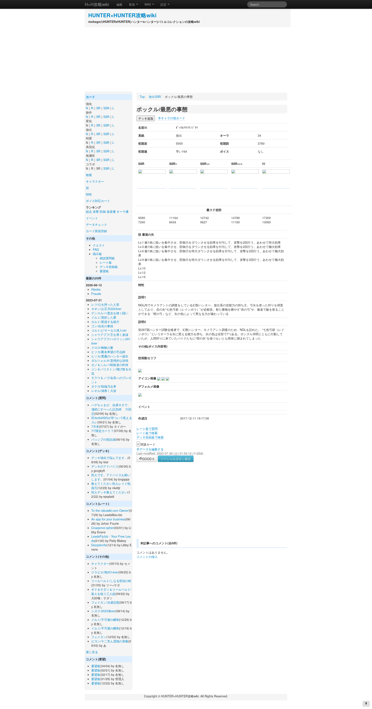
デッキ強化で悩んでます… (109, 457)
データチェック (96, 224)
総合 (89, 211)
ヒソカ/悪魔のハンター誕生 (109, 356)
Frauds (96, 293)
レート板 (106, 262)
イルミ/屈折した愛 (103, 317)
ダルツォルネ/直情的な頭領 (109, 360)
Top (142, 96)
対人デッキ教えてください (109, 492)
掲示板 (97, 254)
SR (98, 108)
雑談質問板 (107, 258)
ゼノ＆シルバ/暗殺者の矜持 (109, 365)
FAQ (96, 249)
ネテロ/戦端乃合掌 (103, 386)
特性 (89, 194)
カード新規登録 (96, 231)
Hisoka (96, 289)
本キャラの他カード (171, 118)
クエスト (99, 245)
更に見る (92, 652)
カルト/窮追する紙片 (105, 321)
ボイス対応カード (98, 201)
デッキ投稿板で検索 (150, 437)
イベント (92, 218)
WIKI (148, 4)
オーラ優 (122, 211)
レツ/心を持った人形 (105, 304)
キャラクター (95, 181)
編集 (119, 4)
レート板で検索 (147, 433)
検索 (89, 175)
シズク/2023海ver (103, 611)
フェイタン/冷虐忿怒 (105, 602)
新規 (132, 4)
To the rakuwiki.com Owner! (110, 510)
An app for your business (108, 519)
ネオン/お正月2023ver (106, 309)
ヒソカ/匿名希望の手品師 (108, 352)
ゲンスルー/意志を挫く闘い (109, 313)
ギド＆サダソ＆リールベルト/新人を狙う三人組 (111, 591)
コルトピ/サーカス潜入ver (109, 330)
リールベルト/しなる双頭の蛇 (111, 581)
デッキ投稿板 (109, 267)
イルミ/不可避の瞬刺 (105, 619)
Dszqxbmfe (99, 545)
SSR (106, 108)
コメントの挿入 (147, 556)
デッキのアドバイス (104, 466)
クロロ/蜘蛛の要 (102, 347)
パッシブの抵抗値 (103, 439)
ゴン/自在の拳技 (102, 326)
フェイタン (98, 637)
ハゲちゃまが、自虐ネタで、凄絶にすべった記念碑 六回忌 (111, 409)
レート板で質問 (147, 428)
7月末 (95, 426)
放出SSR (155, 96)
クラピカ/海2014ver (104, 572)
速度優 (111, 211)
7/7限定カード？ (102, 431)
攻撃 (96, 211)
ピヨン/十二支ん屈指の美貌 (109, 641)
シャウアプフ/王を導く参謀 (109, 334)
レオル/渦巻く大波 (103, 390)
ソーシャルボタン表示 (176, 459)
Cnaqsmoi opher (102, 528)
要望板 (104, 271)
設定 (163, 4)
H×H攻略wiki (97, 4)
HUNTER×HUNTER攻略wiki (122, 15)
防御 (103, 211)
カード (90, 97)
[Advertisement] (186, 59)
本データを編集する (150, 449)
